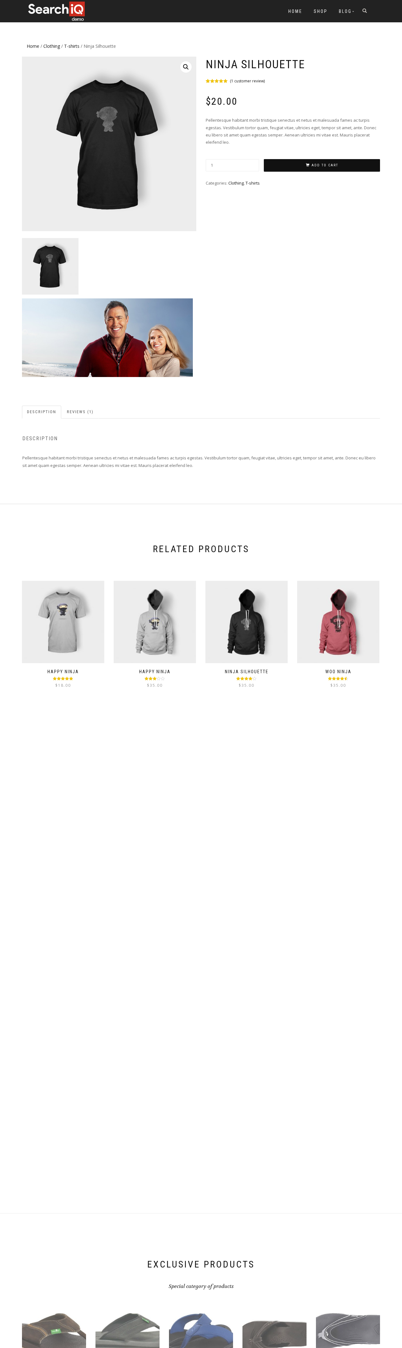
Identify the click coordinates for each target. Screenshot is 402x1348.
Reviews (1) (80, 411)
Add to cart (325, 165)
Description (41, 411)
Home (295, 11)
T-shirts (71, 46)
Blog (345, 11)
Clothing (51, 46)
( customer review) (247, 81)
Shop (321, 11)
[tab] (42, 412)
